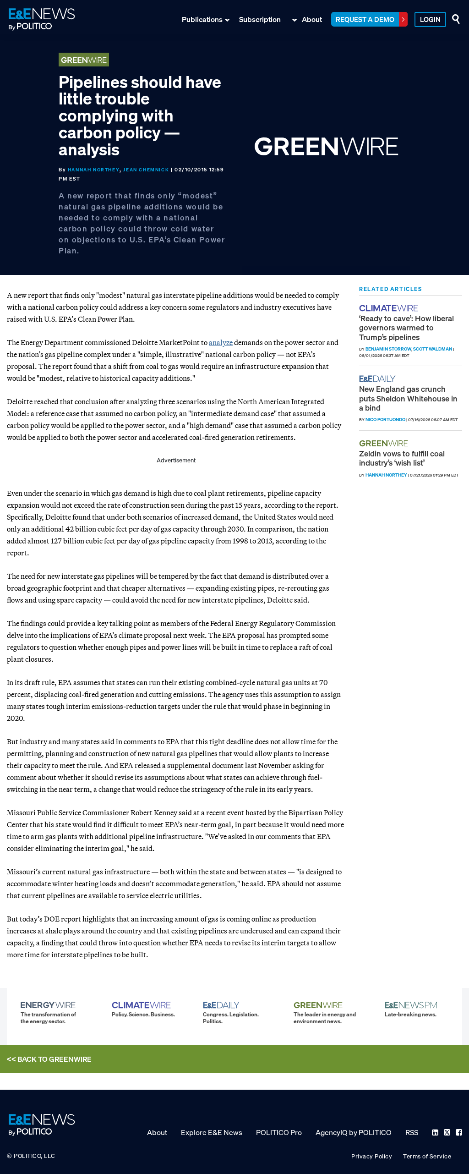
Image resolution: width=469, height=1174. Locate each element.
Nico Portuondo (385, 419)
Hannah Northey (94, 170)
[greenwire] (384, 443)
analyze (221, 342)
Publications (202, 19)
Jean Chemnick (146, 170)
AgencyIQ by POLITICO (354, 1132)
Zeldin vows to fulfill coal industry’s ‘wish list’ (402, 458)
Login (430, 19)
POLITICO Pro (279, 1132)
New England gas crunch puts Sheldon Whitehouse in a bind (408, 398)
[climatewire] (389, 308)
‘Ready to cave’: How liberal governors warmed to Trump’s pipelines (406, 327)
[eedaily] (380, 378)
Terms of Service (427, 1156)
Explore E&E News (211, 1132)
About (312, 19)
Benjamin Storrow (388, 349)
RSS (411, 1132)
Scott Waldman (432, 349)
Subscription (260, 19)
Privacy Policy (371, 1156)
